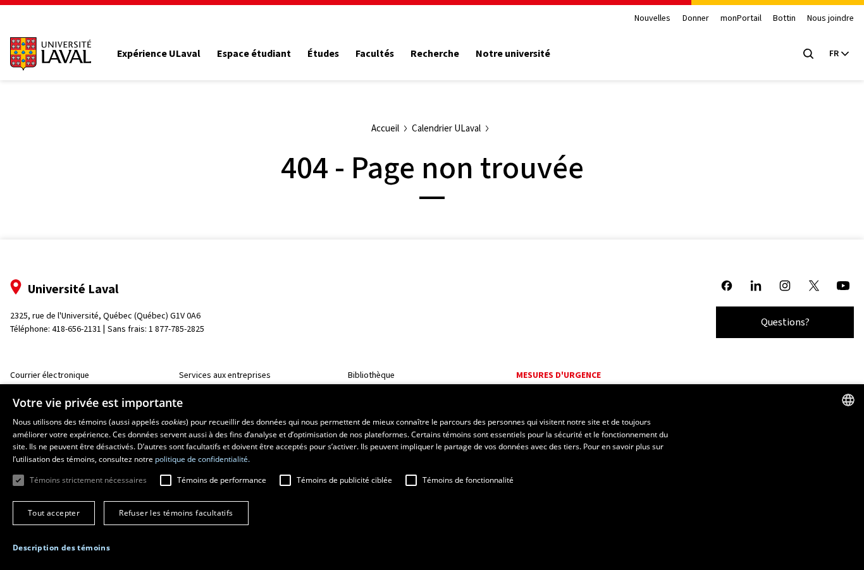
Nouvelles (652, 18)
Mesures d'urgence (558, 375)
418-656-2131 (76, 329)
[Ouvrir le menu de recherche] (808, 54)
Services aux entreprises (225, 375)
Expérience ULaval (159, 53)
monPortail (741, 18)
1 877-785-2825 (176, 329)
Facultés (374, 53)
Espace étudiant (254, 53)
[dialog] (432, 477)
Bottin (784, 18)
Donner (695, 18)
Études (323, 53)
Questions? (785, 322)
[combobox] (848, 400)
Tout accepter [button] (54, 512)
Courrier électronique (49, 375)
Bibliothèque (371, 375)
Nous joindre (830, 18)
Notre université (513, 53)
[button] (61, 548)
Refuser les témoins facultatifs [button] (176, 512)
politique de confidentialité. (202, 459)
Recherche (434, 53)
